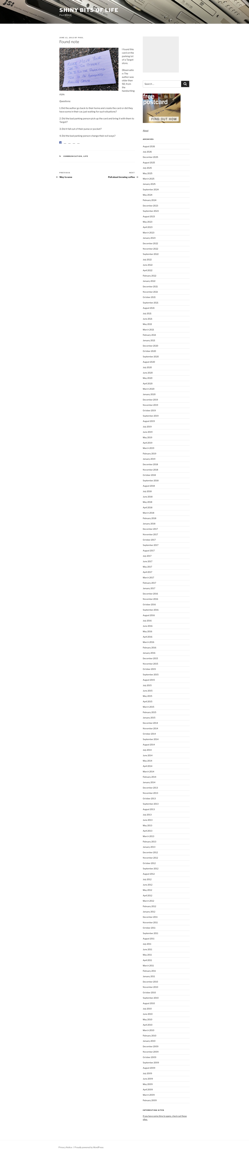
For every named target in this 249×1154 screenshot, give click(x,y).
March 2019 (148, 448)
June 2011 (147, 949)
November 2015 (150, 663)
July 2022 (147, 259)
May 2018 (147, 502)
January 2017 (149, 588)
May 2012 (147, 890)
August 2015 (149, 680)
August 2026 (149, 146)
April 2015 (147, 701)
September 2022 (151, 254)
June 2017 (147, 561)
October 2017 (149, 540)
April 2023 (147, 227)
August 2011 (148, 938)
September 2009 (151, 1062)
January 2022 (149, 281)
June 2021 (147, 319)
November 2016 (150, 599)
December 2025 (150, 157)
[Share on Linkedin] (74, 145)
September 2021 (150, 302)
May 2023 (147, 222)
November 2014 (150, 728)
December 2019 (150, 399)
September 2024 (151, 189)
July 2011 (147, 944)
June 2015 (147, 690)
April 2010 (147, 1025)
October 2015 (149, 669)
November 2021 (150, 292)
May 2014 (147, 760)
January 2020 (149, 394)
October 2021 (149, 297)
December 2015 (150, 658)
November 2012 (150, 857)
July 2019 (147, 426)
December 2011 (150, 917)
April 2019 (147, 443)
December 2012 (150, 852)
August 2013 (149, 809)
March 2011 (148, 965)
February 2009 (150, 1100)
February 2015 (149, 712)
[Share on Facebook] (60, 142)
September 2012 (150, 868)
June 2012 (147, 884)
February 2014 (149, 777)
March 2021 (148, 329)
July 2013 (147, 814)
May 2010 (147, 1019)
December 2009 (150, 1046)
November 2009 (151, 1052)
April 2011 (147, 960)
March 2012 (148, 901)
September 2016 (151, 610)
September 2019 (151, 416)
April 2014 (147, 766)
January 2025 (149, 184)
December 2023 (150, 205)
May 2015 (147, 696)
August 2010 (149, 1003)
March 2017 (148, 577)
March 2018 (148, 513)
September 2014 (151, 739)
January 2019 (149, 459)
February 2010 (149, 1035)
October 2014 (149, 734)
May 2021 (147, 324)
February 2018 (149, 518)
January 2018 (149, 523)
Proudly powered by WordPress (88, 1147)
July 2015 (147, 685)
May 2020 (147, 378)
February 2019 (149, 453)
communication (72, 159)
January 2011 (149, 976)
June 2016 (147, 626)
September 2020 (151, 356)
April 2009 (148, 1089)
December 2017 (150, 529)
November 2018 (150, 469)
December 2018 (150, 464)
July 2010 (147, 1008)
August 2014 (149, 744)
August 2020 (149, 362)
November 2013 (150, 793)
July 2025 (147, 168)
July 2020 (147, 367)
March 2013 (148, 836)
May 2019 (147, 437)
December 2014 (150, 723)
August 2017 (149, 550)
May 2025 (147, 173)
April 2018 (147, 507)
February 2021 (149, 335)
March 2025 (148, 178)
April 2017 (147, 572)
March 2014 (148, 771)
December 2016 (150, 593)
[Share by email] (78, 145)
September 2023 (151, 211)
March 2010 (148, 1030)
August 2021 (149, 308)
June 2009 (148, 1078)
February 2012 (149, 906)
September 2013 (151, 804)
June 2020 (148, 372)
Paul (81, 38)
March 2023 (148, 232)
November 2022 (150, 248)
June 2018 (147, 496)
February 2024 (149, 200)
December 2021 (150, 286)
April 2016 (147, 637)
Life (85, 159)
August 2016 (149, 615)
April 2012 (147, 895)
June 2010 (148, 1014)
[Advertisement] (161, 54)
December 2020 (150, 345)
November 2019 (150, 405)
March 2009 (149, 1095)
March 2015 (148, 707)
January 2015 (149, 717)
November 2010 (150, 987)
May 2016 (147, 631)
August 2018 (149, 486)
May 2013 (147, 825)
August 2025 (149, 162)
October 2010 (149, 992)
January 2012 (149, 911)
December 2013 (150, 787)
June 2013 (147, 820)
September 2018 (151, 480)
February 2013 (149, 841)
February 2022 (149, 275)
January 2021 (149, 340)
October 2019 (149, 410)
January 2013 (149, 847)
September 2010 (151, 998)
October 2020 (149, 351)
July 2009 (147, 1073)
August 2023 (149, 216)
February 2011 (149, 971)
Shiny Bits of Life (89, 10)
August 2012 (149, 874)
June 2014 (147, 755)
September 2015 (151, 674)
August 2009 (149, 1068)
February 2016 (149, 647)
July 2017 (147, 556)
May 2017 (147, 566)
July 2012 (147, 879)
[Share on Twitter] (65, 145)
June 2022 (147, 265)
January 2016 (149, 653)
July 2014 (147, 750)
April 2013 (147, 831)
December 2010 (150, 981)
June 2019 (147, 432)
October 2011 (149, 928)
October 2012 (149, 863)
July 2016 (147, 620)
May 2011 (147, 954)
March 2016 (148, 642)
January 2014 (149, 782)
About (145, 130)
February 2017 (149, 583)
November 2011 (150, 922)
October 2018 (149, 475)
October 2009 (149, 1057)
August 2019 (149, 421)
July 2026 (147, 151)
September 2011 (150, 933)
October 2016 (149, 604)
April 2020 (148, 383)
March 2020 (148, 389)
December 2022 (150, 243)
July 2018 (147, 491)
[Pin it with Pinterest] (69, 145)
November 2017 (150, 534)
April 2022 (147, 270)
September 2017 (150, 545)
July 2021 (147, 313)
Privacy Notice (65, 1147)
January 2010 (149, 1041)
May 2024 (147, 195)
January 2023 (149, 238)
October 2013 (149, 798)
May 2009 (148, 1084)
